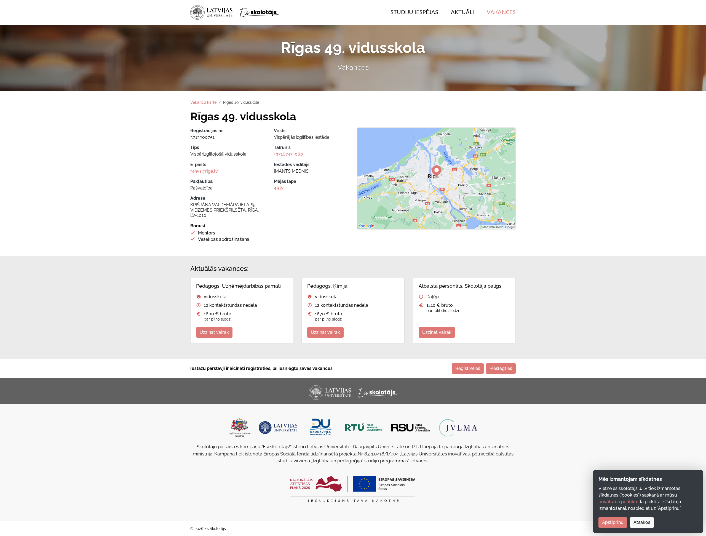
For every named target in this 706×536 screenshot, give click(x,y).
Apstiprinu (613, 522)
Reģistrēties (467, 368)
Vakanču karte (203, 102)
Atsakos (641, 522)
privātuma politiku (617, 501)
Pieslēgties (501, 368)
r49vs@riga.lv (204, 171)
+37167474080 (288, 154)
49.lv (279, 188)
